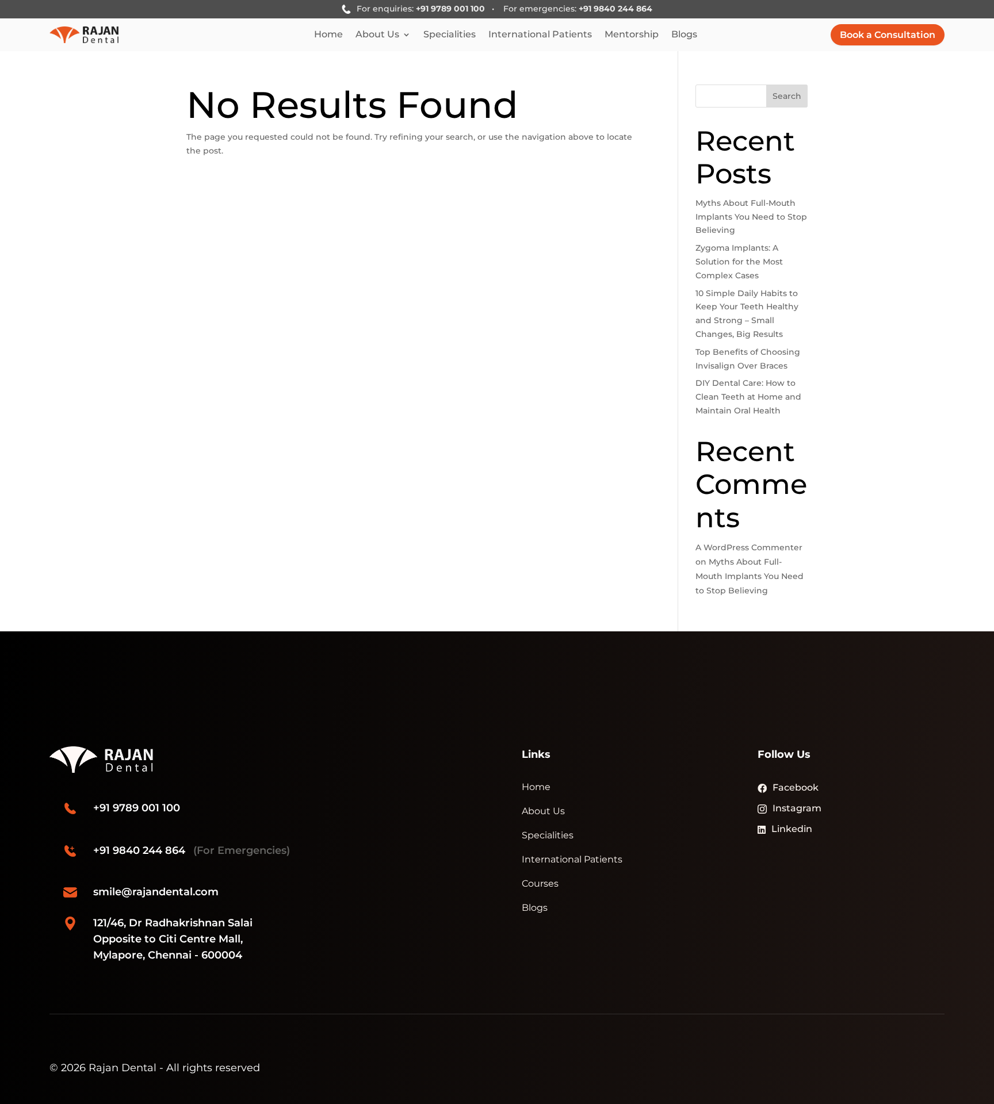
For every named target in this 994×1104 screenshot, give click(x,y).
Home (328, 35)
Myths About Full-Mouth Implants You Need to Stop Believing (751, 217)
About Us (377, 35)
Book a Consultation (887, 34)
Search (787, 96)
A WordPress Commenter (748, 547)
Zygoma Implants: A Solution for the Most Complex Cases (739, 262)
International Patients (540, 35)
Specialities (449, 35)
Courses (540, 883)
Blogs (684, 35)
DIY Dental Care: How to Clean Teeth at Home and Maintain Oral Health (748, 397)
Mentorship (632, 35)
